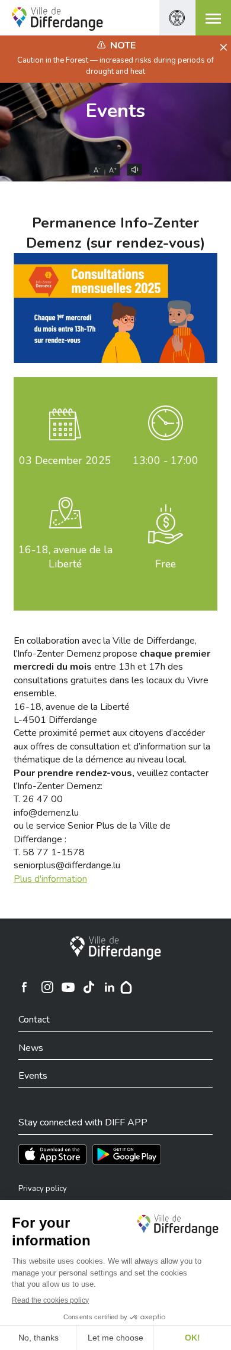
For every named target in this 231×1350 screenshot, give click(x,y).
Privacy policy (42, 1188)
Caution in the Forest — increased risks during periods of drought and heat (115, 65)
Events (115, 111)
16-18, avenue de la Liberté (65, 557)
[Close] (222, 47)
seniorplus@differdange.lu (67, 865)
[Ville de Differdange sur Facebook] (24, 987)
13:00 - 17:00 (165, 460)
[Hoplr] (126, 987)
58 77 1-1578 (54, 852)
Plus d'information (50, 878)
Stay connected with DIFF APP (82, 1122)
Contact (34, 1019)
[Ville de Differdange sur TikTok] (89, 987)
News (30, 1047)
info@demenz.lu (46, 812)
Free (165, 564)
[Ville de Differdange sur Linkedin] (109, 987)
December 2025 (65, 460)
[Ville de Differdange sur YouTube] (68, 987)
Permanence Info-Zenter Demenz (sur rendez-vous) (115, 232)
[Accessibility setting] (177, 17)
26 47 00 (43, 799)
